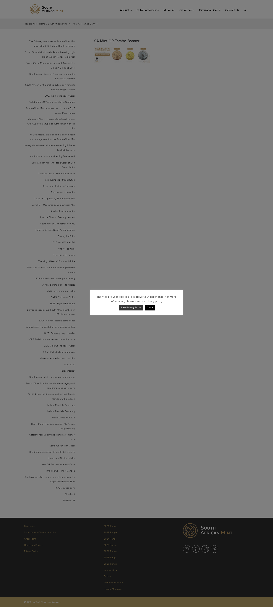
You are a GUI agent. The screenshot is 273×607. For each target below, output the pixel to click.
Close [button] (150, 307)
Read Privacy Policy (131, 307)
